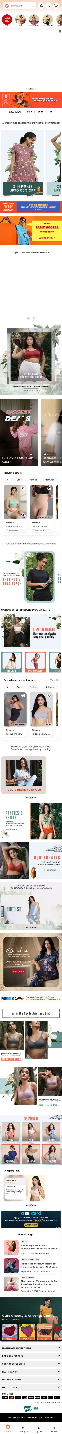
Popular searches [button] (13, 1356)
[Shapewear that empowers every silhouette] (31, 632)
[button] (48, 6)
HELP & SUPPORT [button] (11, 1371)
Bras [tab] (19, 479)
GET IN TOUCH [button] (10, 1387)
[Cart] (56, 6)
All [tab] (8, 479)
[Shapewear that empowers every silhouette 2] (35, 662)
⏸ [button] (60, 31)
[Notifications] (41, 6)
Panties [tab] (33, 479)
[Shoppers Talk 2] (24, 1188)
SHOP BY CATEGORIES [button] (14, 1364)
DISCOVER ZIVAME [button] (12, 1379)
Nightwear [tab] (50, 479)
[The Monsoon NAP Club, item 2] (23, 775)
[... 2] (23, 909)
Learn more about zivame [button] (17, 1348)
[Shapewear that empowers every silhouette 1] (11, 662)
